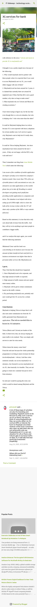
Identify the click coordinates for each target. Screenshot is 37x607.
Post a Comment (9, 463)
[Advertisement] (18, 488)
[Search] (34, 3)
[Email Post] (3, 391)
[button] (3, 23)
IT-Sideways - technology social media (20, 3)
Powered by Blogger (19, 604)
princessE (13, 407)
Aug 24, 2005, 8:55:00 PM (18, 444)
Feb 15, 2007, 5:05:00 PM (18, 458)
